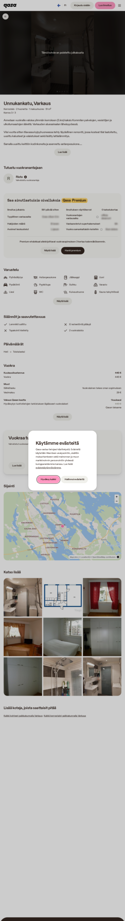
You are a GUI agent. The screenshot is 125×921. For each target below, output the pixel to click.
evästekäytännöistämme (48, 467)
